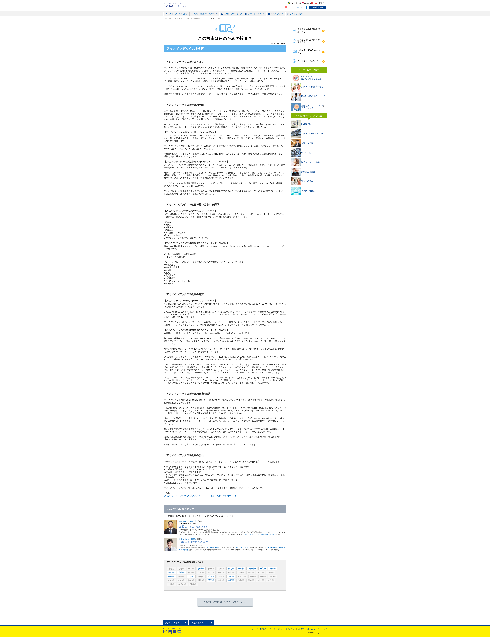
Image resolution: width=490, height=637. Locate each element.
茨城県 (181, 572)
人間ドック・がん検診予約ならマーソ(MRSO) (176, 5)
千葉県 (263, 568)
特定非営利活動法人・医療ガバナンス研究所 (260, 534)
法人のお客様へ (172, 623)
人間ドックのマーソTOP (173, 18)
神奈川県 (252, 568)
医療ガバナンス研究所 (188, 521)
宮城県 (201, 568)
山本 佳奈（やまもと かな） (195, 542)
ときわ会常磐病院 (213, 547)
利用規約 (263, 629)
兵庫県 (211, 576)
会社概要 (301, 629)
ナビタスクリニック (241, 547)
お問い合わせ (290, 629)
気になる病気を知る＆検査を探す (308, 30)
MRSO (172, 631)
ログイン (298, 7)
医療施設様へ (197, 623)
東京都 (241, 568)
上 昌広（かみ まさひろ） (193, 526)
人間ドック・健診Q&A (307, 61)
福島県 (231, 568)
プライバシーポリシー (276, 629)
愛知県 (171, 576)
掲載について (310, 629)
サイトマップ (322, 629)
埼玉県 (273, 568)
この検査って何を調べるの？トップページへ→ (225, 602)
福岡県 (231, 580)
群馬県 (171, 572)
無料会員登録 (317, 7)
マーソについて (252, 629)
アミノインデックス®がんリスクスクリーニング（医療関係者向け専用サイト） (200, 496)
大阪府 (191, 576)
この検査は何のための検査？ (193, 18)
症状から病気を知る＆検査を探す (308, 41)
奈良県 (231, 576)
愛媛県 (211, 580)
